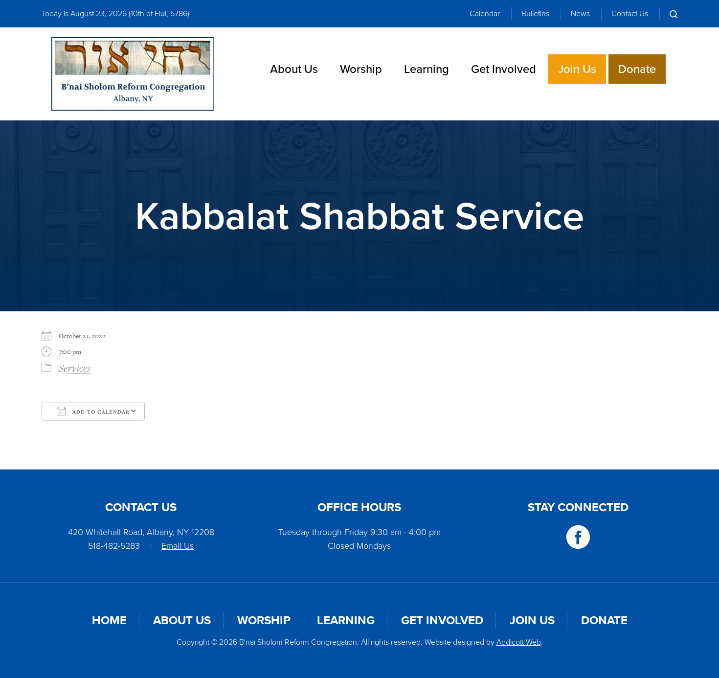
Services (74, 367)
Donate (637, 69)
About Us (294, 69)
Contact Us (629, 13)
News (580, 13)
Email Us (177, 545)
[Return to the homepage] (132, 74)
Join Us (577, 69)
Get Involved (503, 69)
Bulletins (535, 13)
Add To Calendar (100, 411)
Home (109, 620)
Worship (361, 69)
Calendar (485, 13)
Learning (426, 69)
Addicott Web (518, 642)
